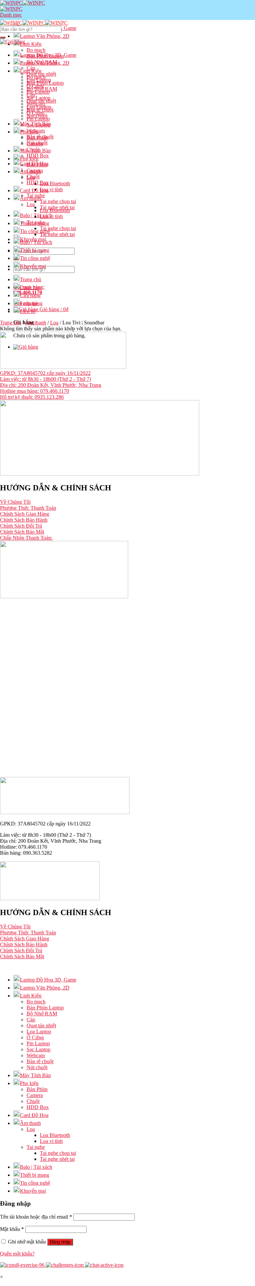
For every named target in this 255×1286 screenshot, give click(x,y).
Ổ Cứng (35, 113)
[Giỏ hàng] (12, 41)
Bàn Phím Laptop (45, 83)
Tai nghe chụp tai (58, 201)
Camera (35, 170)
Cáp (31, 95)
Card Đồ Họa (34, 190)
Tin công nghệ (35, 231)
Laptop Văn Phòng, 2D (44, 36)
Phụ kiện (29, 131)
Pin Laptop (38, 119)
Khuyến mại (33, 266)
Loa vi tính (51, 189)
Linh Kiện (31, 44)
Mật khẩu (12, 1229)
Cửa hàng (30, 295)
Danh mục (31, 287)
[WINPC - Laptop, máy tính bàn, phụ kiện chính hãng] (34, 23)
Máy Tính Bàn (35, 150)
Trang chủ (30, 279)
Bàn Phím (37, 164)
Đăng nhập (60, 1242)
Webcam (36, 130)
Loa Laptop (39, 107)
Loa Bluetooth (55, 183)
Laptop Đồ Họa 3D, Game (48, 55)
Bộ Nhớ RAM (42, 89)
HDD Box (38, 182)
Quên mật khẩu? (17, 1253)
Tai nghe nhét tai (57, 234)
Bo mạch (36, 77)
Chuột (33, 176)
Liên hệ (28, 311)
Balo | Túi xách (36, 215)
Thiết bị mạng (34, 250)
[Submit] (2, 38)
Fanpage (29, 303)
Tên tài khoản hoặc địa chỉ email (36, 1217)
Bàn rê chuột (40, 136)
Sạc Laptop (38, 125)
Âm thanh (30, 198)
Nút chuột (37, 142)
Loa (31, 204)
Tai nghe (36, 222)
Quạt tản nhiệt (41, 101)
